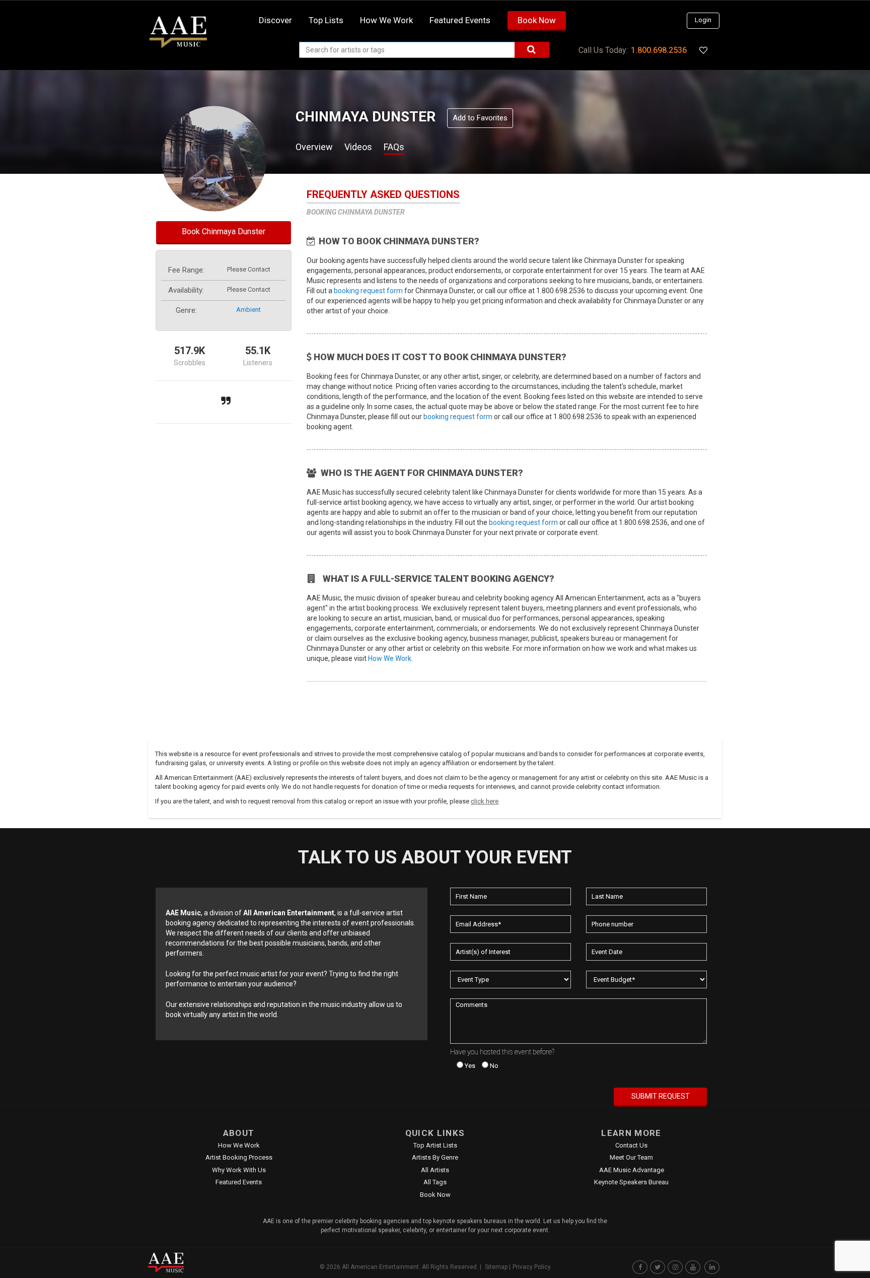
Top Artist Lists (435, 1145)
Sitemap (496, 1266)
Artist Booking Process (238, 1157)
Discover (275, 20)
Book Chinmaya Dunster (223, 231)
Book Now (537, 20)
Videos (358, 147)
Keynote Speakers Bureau (631, 1182)
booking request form (368, 291)
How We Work (389, 658)
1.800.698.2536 (659, 50)
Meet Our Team (631, 1157)
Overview (314, 147)
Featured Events (459, 20)
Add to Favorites (480, 117)
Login (703, 20)
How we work (386, 20)
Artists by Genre (435, 1157)
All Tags (435, 1182)
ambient (248, 309)
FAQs (394, 147)
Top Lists (326, 20)
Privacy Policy (532, 1266)
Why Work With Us (239, 1170)
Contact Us (631, 1145)
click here (484, 801)
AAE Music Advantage (631, 1170)
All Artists (435, 1170)
